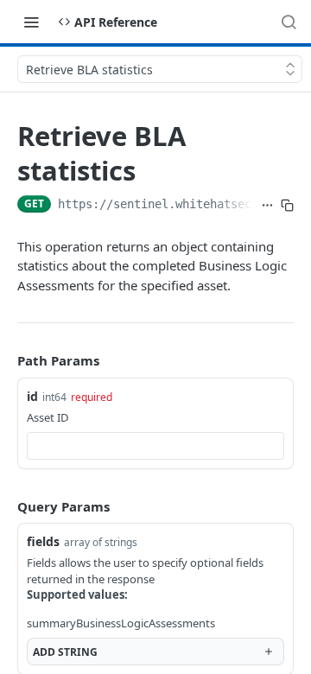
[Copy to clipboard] (287, 205)
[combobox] (155, 446)
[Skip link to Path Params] (5, 360)
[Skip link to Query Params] (5, 506)
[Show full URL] (267, 205)
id (32, 396)
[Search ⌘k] (288, 21)
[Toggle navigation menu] (31, 21)
